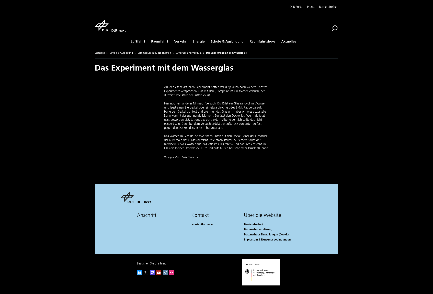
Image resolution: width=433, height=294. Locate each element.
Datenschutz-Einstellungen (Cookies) (267, 234)
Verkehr (180, 41)
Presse (311, 7)
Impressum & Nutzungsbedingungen (267, 239)
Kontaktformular (202, 224)
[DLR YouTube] (158, 274)
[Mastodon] (152, 274)
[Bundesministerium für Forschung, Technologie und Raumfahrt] (263, 285)
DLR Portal (296, 7)
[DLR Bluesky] (139, 274)
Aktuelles (288, 41)
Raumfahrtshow (262, 41)
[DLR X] (146, 274)
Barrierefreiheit (328, 7)
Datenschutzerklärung (258, 229)
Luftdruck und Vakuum (188, 53)
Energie (199, 41)
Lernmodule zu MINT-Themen (154, 53)
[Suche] (335, 28)
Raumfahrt (159, 41)
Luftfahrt (138, 41)
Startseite (100, 53)
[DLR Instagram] (165, 274)
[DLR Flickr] (171, 274)
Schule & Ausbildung (227, 41)
